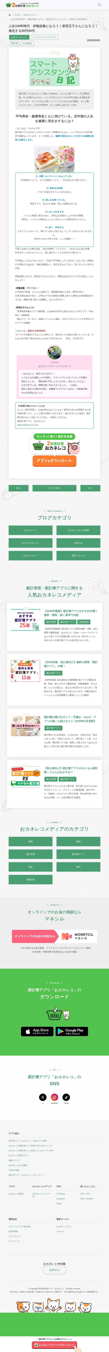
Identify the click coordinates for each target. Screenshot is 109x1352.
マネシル (60, 1231)
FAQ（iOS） (85, 1194)
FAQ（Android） (87, 1199)
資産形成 (84, 622)
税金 (30, 867)
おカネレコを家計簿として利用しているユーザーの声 (31, 1150)
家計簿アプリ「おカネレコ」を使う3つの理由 (28, 1141)
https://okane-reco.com (27, 425)
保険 (30, 841)
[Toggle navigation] (99, 4)
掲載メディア (14, 1160)
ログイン (54, 1270)
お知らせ (78, 543)
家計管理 (51, 622)
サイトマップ (14, 1241)
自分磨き (27, 43)
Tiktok (58, 1203)
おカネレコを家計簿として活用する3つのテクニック (31, 1146)
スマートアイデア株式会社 (20, 1226)
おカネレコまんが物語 (78, 530)
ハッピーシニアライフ (45, 37)
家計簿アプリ (67, 622)
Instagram (60, 1199)
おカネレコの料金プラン (19, 1155)
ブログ (17, 15)
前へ (18, 488)
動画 (78, 841)
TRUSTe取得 (14, 1170)
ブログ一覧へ (54, 488)
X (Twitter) (60, 1194)
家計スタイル (78, 555)
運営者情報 (13, 1231)
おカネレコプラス (63, 1226)
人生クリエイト (30, 15)
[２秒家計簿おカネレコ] (22, 4)
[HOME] (10, 15)
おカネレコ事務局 (16, 1194)
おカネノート (30, 530)
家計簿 (14, 43)
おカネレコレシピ (30, 543)
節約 (78, 867)
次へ (90, 488)
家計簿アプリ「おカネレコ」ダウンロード (26, 1175)
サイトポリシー (15, 1236)
